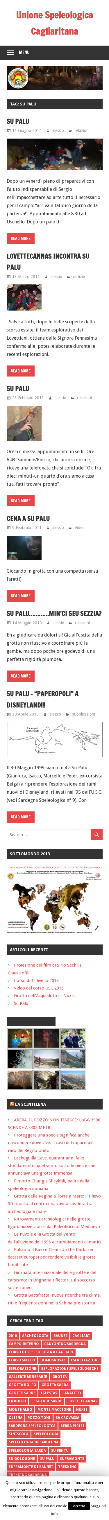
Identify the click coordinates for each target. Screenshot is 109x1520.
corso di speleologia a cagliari (41, 1352)
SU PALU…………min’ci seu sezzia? (54, 613)
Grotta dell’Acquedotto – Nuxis (44, 995)
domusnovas (53, 1360)
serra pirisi (72, 1426)
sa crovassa (67, 1418)
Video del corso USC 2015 (39, 988)
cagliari (81, 1336)
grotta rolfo (22, 1385)
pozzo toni (39, 1418)
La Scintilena (30, 1104)
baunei (60, 1336)
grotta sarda (55, 1385)
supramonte (72, 1459)
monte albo (20, 1410)
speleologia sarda (27, 1451)
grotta (59, 1377)
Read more (21, 238)
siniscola (18, 1434)
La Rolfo (17, 1401)
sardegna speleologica (32, 1426)
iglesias (49, 1393)
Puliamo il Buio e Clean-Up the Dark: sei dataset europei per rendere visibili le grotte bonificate (52, 1257)
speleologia (46, 1434)
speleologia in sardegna (33, 1442)
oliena (15, 1418)
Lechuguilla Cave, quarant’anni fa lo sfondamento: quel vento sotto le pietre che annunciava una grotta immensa (51, 1165)
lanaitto (71, 1393)
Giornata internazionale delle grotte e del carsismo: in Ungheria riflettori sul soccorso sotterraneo (52, 1280)
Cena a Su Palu (28, 518)
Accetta (79, 1506)
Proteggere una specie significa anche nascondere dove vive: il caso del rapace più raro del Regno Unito (51, 1142)
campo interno (24, 1344)
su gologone (22, 1459)
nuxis (81, 1410)
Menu (24, 52)
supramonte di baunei (31, 1467)
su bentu (60, 1451)
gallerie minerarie (28, 1377)
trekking (67, 1467)
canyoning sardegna (65, 1344)
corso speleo (22, 1360)
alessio (58, 130)
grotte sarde (22, 1393)
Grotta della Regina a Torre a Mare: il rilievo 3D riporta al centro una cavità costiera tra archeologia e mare (54, 1203)
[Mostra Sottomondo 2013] (55, 932)
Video (80, 527)
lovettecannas (82, 1401)
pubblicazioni (83, 714)
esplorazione (22, 1369)
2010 (13, 1336)
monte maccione (54, 1410)
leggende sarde (46, 1401)
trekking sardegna (28, 1475)
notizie (79, 276)
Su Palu (18, 121)
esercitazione (85, 1360)
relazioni (82, 130)
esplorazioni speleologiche (70, 1369)
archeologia (35, 1336)
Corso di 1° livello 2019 (36, 980)
